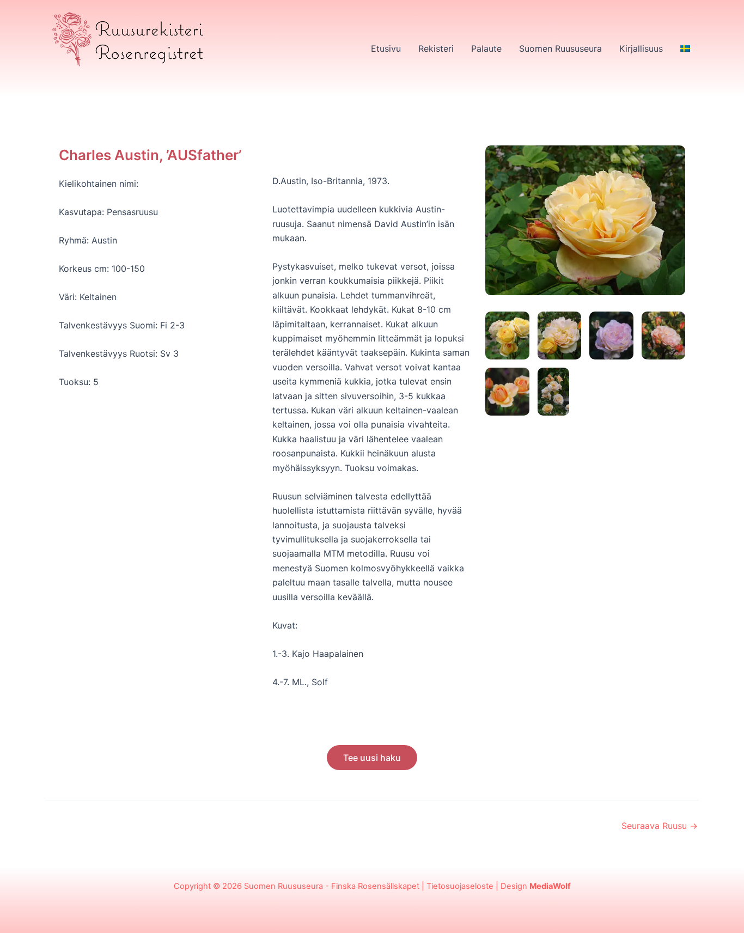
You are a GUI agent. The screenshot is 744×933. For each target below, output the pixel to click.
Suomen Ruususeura (560, 48)
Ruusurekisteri (94, 79)
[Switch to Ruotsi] (685, 48)
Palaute (486, 48)
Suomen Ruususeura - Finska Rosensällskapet (331, 886)
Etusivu (386, 48)
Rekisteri (436, 48)
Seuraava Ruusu (659, 825)
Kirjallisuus (641, 48)
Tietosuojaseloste (459, 886)
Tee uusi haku (372, 757)
